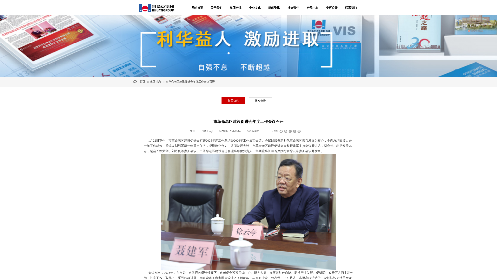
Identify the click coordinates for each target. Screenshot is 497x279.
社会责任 (293, 7)
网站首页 (197, 7)
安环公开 (332, 7)
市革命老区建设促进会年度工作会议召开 (190, 81)
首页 (142, 81)
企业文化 (255, 7)
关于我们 (216, 7)
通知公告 (260, 100)
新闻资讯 (274, 7)
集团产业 (236, 7)
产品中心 (312, 7)
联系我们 (351, 7)
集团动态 (155, 81)
